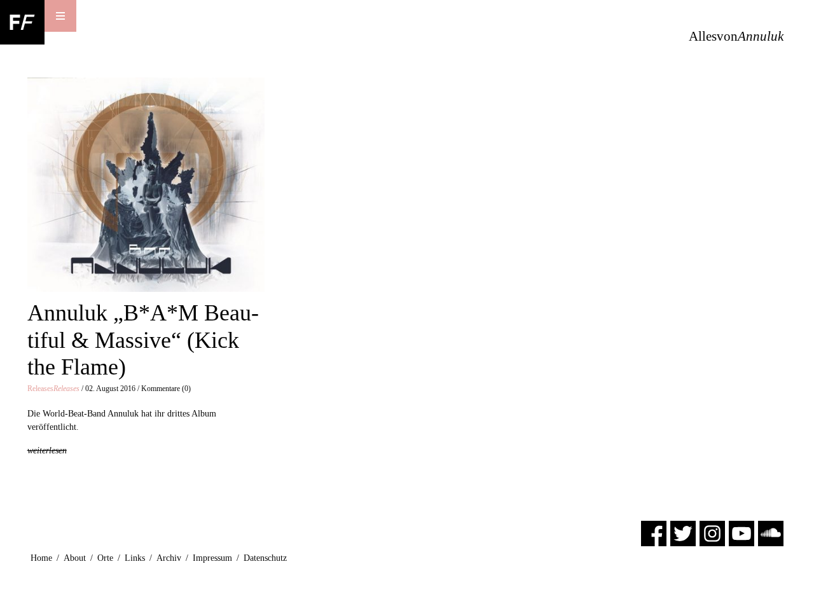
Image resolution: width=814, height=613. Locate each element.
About (75, 558)
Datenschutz (265, 558)
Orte (105, 558)
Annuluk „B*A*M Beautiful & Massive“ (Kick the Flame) (143, 340)
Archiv (168, 558)
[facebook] (653, 532)
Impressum (212, 558)
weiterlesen (47, 450)
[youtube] (741, 532)
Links (135, 558)
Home (41, 558)
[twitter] (683, 532)
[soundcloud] (770, 532)
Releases (53, 388)
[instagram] (712, 532)
